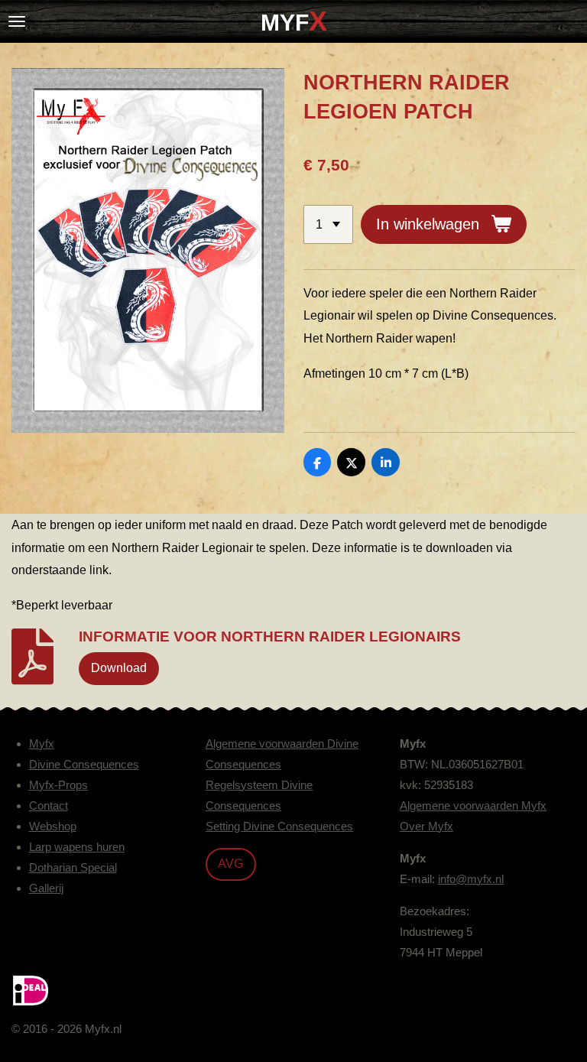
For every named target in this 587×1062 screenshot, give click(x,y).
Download (119, 667)
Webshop (52, 826)
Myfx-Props (58, 784)
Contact (48, 805)
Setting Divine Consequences (279, 826)
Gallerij (46, 888)
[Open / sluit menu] (17, 21)
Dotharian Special (73, 867)
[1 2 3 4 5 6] (328, 224)
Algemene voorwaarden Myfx (473, 805)
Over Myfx (426, 826)
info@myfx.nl (471, 878)
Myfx (41, 743)
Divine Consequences (84, 764)
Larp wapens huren (77, 846)
